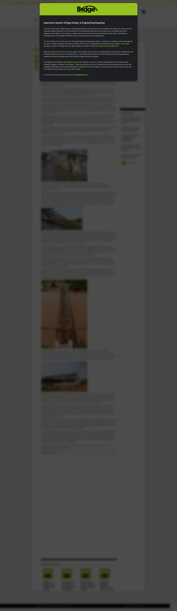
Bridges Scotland (72, 62)
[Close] (134, 6)
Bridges (60, 62)
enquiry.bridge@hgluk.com (78, 75)
